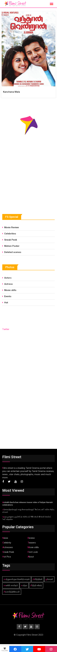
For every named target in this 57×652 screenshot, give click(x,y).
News (5, 538)
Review (31, 538)
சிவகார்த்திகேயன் (12, 591)
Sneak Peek (10, 239)
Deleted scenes (12, 252)
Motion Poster (11, 246)
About (31, 556)
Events (7, 296)
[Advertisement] (25, 182)
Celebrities (10, 233)
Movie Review (11, 227)
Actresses (7, 547)
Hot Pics (6, 556)
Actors (7, 277)
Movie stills (10, 290)
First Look (33, 552)
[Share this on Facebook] (15, 649)
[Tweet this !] (27, 649)
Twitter (5, 329)
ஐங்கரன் (49, 579)
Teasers (32, 542)
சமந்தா (24, 585)
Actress (8, 284)
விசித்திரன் (38, 579)
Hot (6, 302)
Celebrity (6, 542)
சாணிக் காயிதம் (11, 585)
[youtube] (39, 649)
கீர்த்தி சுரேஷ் (36, 585)
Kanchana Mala (11, 91)
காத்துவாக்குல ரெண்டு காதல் (17, 579)
